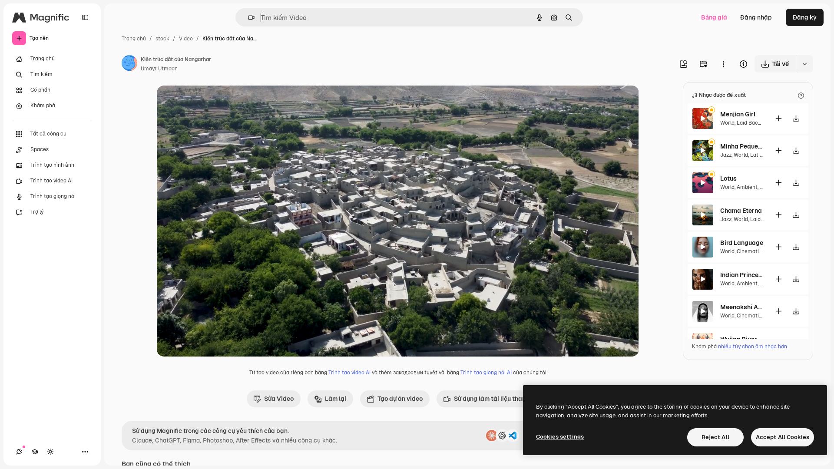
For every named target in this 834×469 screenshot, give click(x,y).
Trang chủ (134, 38)
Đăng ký (805, 17)
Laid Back (749, 122)
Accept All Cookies (782, 437)
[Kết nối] (19, 452)
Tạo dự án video (400, 399)
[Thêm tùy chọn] (723, 64)
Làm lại (335, 399)
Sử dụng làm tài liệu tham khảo (498, 399)
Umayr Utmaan (159, 68)
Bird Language (741, 243)
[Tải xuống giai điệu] (796, 118)
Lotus (728, 178)
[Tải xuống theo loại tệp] (804, 64)
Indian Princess (742, 275)
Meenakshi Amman (742, 307)
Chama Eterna (741, 211)
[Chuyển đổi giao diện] (50, 452)
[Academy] (35, 452)
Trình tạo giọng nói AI (486, 372)
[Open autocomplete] (248, 17)
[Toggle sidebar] (85, 17)
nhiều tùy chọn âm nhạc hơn (752, 346)
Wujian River (738, 339)
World (727, 122)
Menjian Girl (737, 114)
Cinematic (749, 251)
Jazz (725, 155)
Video (186, 38)
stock (162, 38)
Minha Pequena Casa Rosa (742, 146)
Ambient (747, 187)
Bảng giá (714, 17)
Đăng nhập (756, 17)
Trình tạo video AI (349, 372)
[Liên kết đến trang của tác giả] (129, 64)
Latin (756, 155)
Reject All (715, 437)
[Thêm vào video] (778, 118)
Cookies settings (560, 436)
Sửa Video (279, 399)
